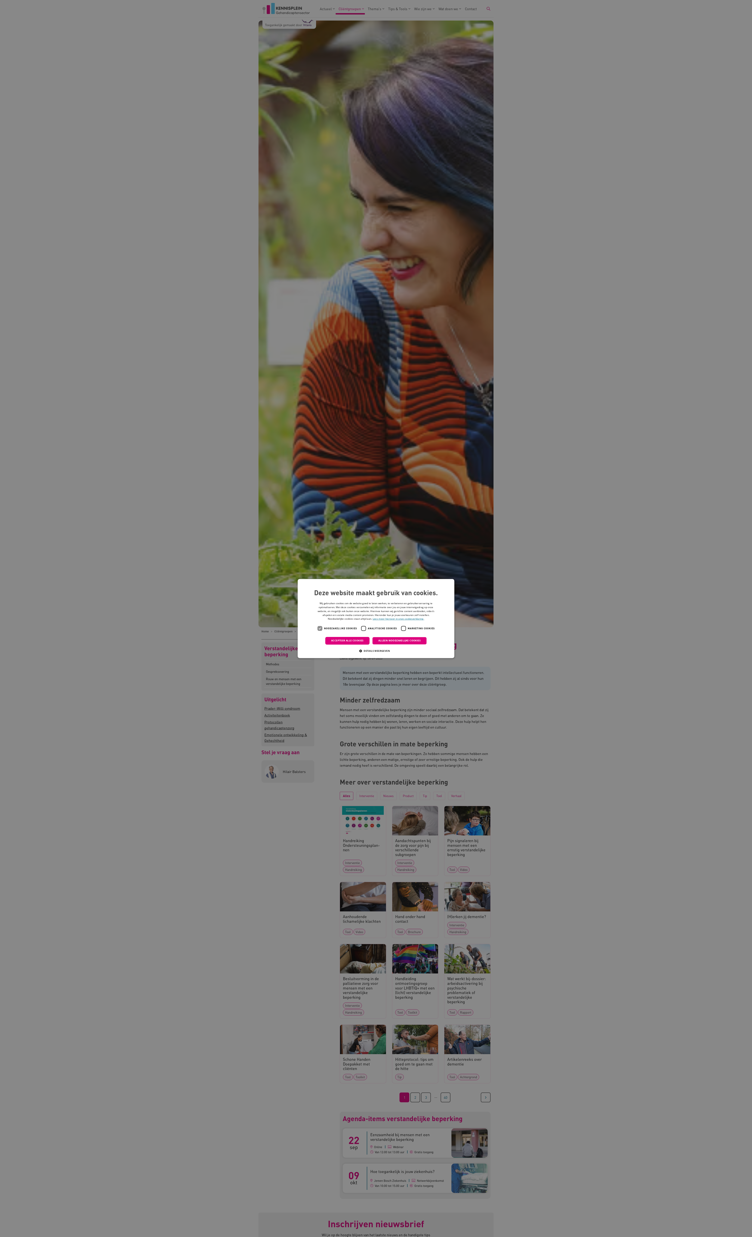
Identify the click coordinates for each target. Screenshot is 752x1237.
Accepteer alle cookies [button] (347, 640)
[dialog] (376, 618)
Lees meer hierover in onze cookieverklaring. (398, 619)
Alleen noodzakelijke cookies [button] (399, 640)
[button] (376, 650)
